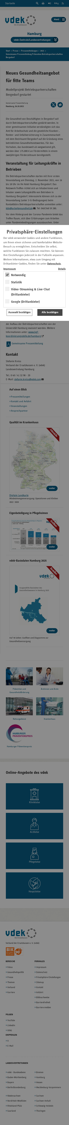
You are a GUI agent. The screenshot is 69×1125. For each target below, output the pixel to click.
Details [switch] (62, 269)
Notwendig (18, 275)
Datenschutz (54, 263)
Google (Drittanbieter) (25, 301)
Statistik (16, 282)
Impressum (9, 269)
